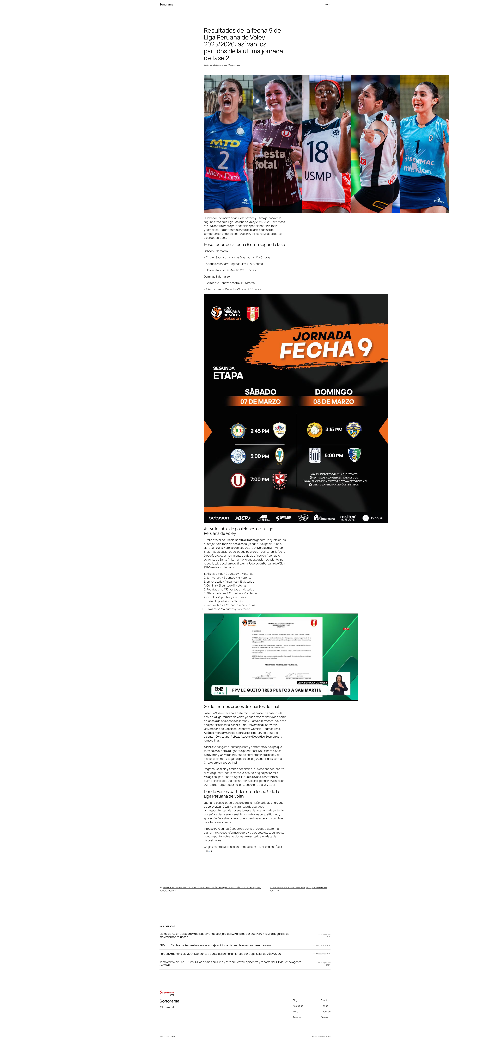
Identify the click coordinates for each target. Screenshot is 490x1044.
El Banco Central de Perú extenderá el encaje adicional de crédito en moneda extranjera (215, 945)
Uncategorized (234, 65)
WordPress (326, 1036)
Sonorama (166, 4)
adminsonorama (219, 65)
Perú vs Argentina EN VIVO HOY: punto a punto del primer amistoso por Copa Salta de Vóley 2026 (220, 953)
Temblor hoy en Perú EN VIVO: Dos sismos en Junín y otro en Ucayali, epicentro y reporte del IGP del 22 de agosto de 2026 (230, 963)
